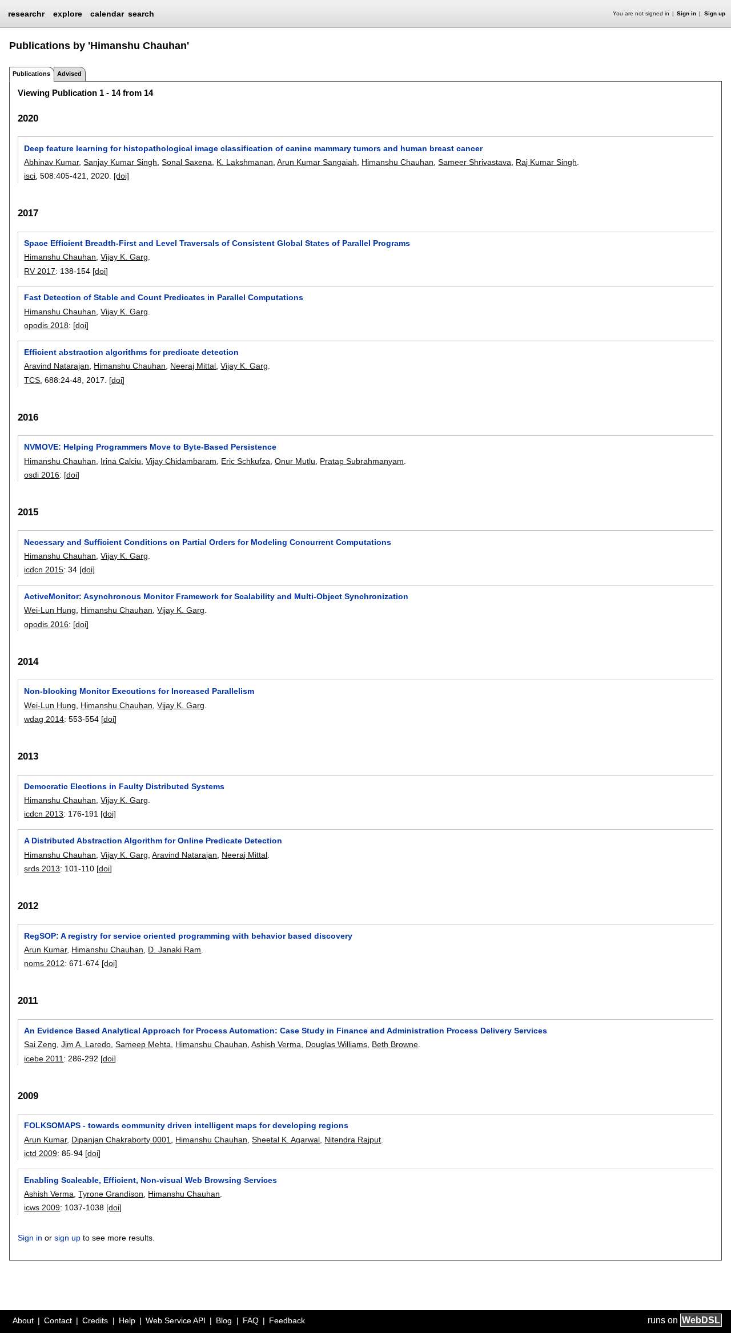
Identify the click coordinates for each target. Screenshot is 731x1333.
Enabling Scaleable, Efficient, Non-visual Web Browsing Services (150, 1180)
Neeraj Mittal (193, 365)
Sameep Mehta (143, 1044)
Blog (224, 1320)
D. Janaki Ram (174, 949)
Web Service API (176, 1320)
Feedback (287, 1320)
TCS (32, 380)
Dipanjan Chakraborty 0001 (121, 1139)
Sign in (686, 13)
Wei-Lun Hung (50, 610)
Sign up (714, 13)
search (141, 13)
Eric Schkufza (245, 461)
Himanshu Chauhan (397, 162)
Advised (69, 73)
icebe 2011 (43, 1058)
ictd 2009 (40, 1153)
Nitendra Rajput (352, 1139)
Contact (58, 1320)
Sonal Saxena (187, 162)
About (23, 1320)
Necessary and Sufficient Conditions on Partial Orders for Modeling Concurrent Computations (207, 542)
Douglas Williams (336, 1044)
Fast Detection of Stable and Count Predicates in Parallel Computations (163, 297)
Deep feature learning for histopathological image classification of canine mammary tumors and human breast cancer (253, 148)
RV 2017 (39, 271)
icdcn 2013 (43, 813)
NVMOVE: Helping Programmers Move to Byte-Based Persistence (150, 446)
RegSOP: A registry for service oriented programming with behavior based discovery (188, 935)
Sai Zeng (40, 1044)
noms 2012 (44, 963)
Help (127, 1320)
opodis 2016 (46, 624)
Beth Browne (395, 1044)
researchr (26, 13)
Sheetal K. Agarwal (286, 1139)
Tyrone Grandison (110, 1193)
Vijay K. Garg (124, 256)
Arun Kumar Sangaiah (317, 162)
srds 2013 (42, 868)
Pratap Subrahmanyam (362, 461)
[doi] (121, 175)
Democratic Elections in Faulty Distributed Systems (124, 786)
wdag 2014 (44, 719)
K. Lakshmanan (244, 162)
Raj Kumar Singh (546, 162)
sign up (67, 1237)
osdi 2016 (41, 474)
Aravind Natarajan (56, 365)
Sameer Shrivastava (474, 162)
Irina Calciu (121, 461)
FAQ (251, 1320)
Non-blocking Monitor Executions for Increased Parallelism (139, 691)
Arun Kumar (45, 949)
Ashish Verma (276, 1044)
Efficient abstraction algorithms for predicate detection (131, 352)
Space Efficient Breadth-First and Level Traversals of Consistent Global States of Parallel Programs (217, 243)
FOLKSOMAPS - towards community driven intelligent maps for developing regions (186, 1125)
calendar (107, 13)
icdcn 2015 (43, 569)
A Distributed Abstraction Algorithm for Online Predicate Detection (153, 840)
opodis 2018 (46, 325)
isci (29, 175)
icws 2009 (42, 1207)
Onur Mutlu (295, 461)
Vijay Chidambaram (181, 461)
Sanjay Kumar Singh (120, 162)
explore (67, 13)
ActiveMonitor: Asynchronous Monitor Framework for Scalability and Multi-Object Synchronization (216, 596)
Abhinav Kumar (51, 162)
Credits (95, 1320)
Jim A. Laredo (86, 1044)
